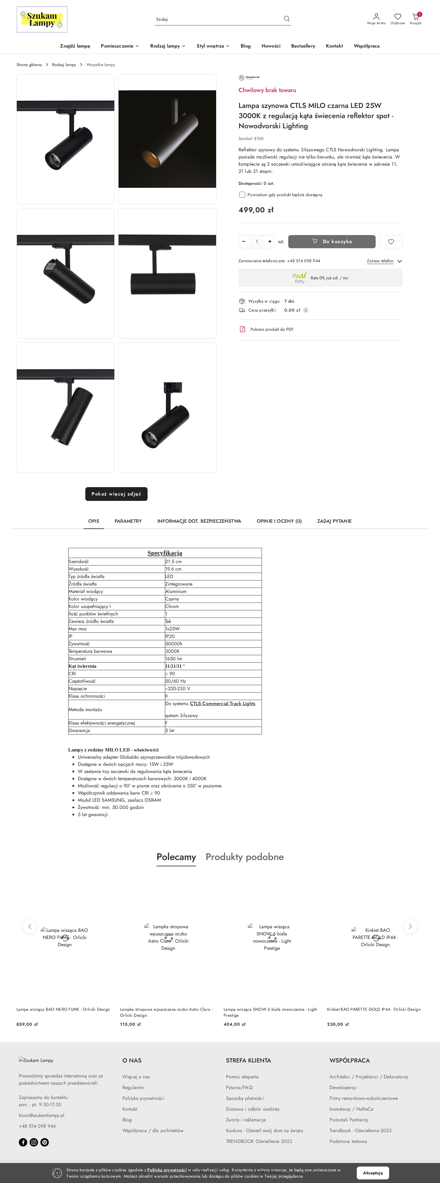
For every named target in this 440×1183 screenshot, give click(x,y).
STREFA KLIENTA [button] (248, 1060)
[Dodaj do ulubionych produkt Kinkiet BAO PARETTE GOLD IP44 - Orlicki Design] (416, 880)
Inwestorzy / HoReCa (351, 1109)
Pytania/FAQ (239, 1087)
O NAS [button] (132, 1060)
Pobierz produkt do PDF (272, 329)
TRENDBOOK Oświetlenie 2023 (259, 1141)
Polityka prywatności (143, 1098)
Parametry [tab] (128, 521)
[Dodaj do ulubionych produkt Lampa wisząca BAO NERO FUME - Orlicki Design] (105, 880)
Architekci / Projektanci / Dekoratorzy (369, 1076)
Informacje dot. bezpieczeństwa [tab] (199, 521)
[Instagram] (34, 1142)
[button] (120, 46)
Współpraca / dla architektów (152, 1130)
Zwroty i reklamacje (246, 1119)
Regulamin (133, 1087)
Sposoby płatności (245, 1098)
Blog (127, 1119)
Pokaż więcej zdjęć (116, 493)
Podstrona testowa (348, 1141)
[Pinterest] (44, 1142)
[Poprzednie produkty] (29, 927)
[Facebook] (23, 1142)
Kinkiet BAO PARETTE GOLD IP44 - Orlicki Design (374, 1009)
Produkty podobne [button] (245, 857)
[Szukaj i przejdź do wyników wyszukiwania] (287, 19)
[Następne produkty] (410, 927)
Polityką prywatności (167, 1170)
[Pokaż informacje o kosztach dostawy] (306, 310)
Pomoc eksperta (242, 1076)
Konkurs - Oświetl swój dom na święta (264, 1130)
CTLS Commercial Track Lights (222, 703)
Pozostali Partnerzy (349, 1119)
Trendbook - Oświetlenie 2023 (361, 1130)
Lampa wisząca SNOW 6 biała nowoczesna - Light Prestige (270, 1012)
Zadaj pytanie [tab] (334, 521)
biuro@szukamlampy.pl (41, 1115)
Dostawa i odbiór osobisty (253, 1109)
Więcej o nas (136, 1076)
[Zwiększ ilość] (269, 241)
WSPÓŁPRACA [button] (350, 1060)
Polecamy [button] (176, 857)
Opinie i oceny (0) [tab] (279, 521)
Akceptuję (373, 1173)
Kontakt (129, 1109)
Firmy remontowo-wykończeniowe (364, 1098)
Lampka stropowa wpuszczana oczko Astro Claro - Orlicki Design (166, 1012)
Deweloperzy (343, 1087)
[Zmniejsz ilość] (243, 241)
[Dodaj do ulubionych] (391, 241)
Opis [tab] (93, 521)
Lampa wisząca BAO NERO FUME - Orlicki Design (63, 1009)
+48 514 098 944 (37, 1126)
